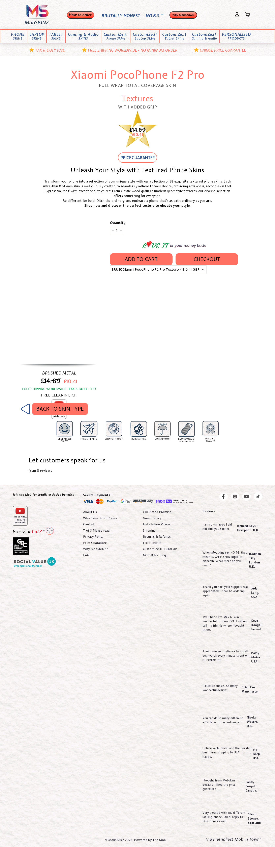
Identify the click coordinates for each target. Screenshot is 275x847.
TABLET (56, 36)
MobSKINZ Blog (154, 555)
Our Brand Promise (157, 512)
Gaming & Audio (83, 36)
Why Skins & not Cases (100, 518)
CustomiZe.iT (115, 36)
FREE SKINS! (152, 543)
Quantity (118, 222)
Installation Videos (157, 524)
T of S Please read (96, 531)
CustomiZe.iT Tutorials (160, 549)
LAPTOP (36, 36)
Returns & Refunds (157, 537)
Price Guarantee (95, 543)
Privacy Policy (93, 537)
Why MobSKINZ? (95, 549)
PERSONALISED (236, 36)
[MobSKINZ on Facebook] (223, 497)
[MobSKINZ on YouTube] (246, 497)
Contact (89, 524)
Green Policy (152, 518)
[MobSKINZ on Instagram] (235, 497)
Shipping (149, 531)
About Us (90, 512)
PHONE (18, 36)
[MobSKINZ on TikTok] (258, 497)
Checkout (206, 259)
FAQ (86, 555)
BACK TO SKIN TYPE (60, 408)
